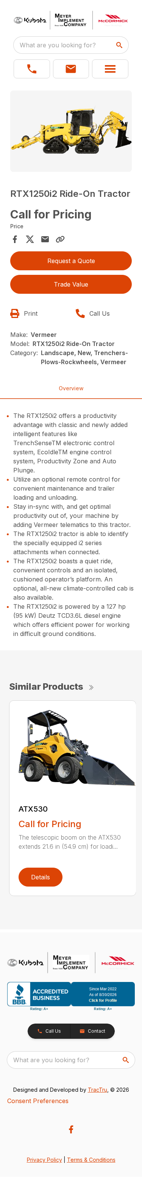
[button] (32, 68)
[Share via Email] (45, 239)
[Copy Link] (60, 239)
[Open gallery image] (71, 130)
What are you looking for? (58, 45)
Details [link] (40, 877)
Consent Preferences (38, 1101)
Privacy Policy (44, 1159)
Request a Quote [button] (71, 261)
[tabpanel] (71, 132)
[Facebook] (71, 1129)
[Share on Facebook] (14, 239)
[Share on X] (29, 239)
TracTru (97, 1089)
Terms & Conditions (91, 1159)
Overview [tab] (71, 388)
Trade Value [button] (71, 284)
